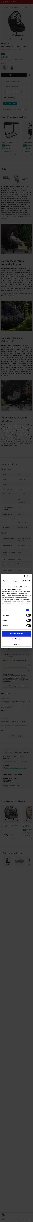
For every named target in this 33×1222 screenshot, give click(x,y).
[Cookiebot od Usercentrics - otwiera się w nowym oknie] (23, 576)
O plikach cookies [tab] (25, 581)
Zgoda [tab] (5, 581)
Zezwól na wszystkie (16, 633)
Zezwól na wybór (16, 638)
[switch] (28, 615)
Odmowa (16, 644)
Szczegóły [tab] (14, 581)
